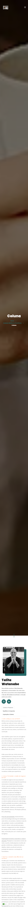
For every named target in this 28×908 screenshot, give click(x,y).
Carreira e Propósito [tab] (8, 708)
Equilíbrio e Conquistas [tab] (9, 711)
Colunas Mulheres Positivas (12, 323)
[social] (4, 701)
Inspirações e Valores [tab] (8, 714)
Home (12, 321)
